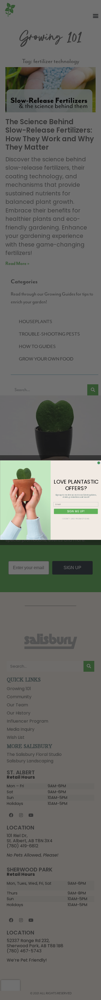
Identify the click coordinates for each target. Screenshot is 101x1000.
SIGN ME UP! (76, 511)
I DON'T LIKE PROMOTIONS (75, 518)
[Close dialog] (98, 462)
